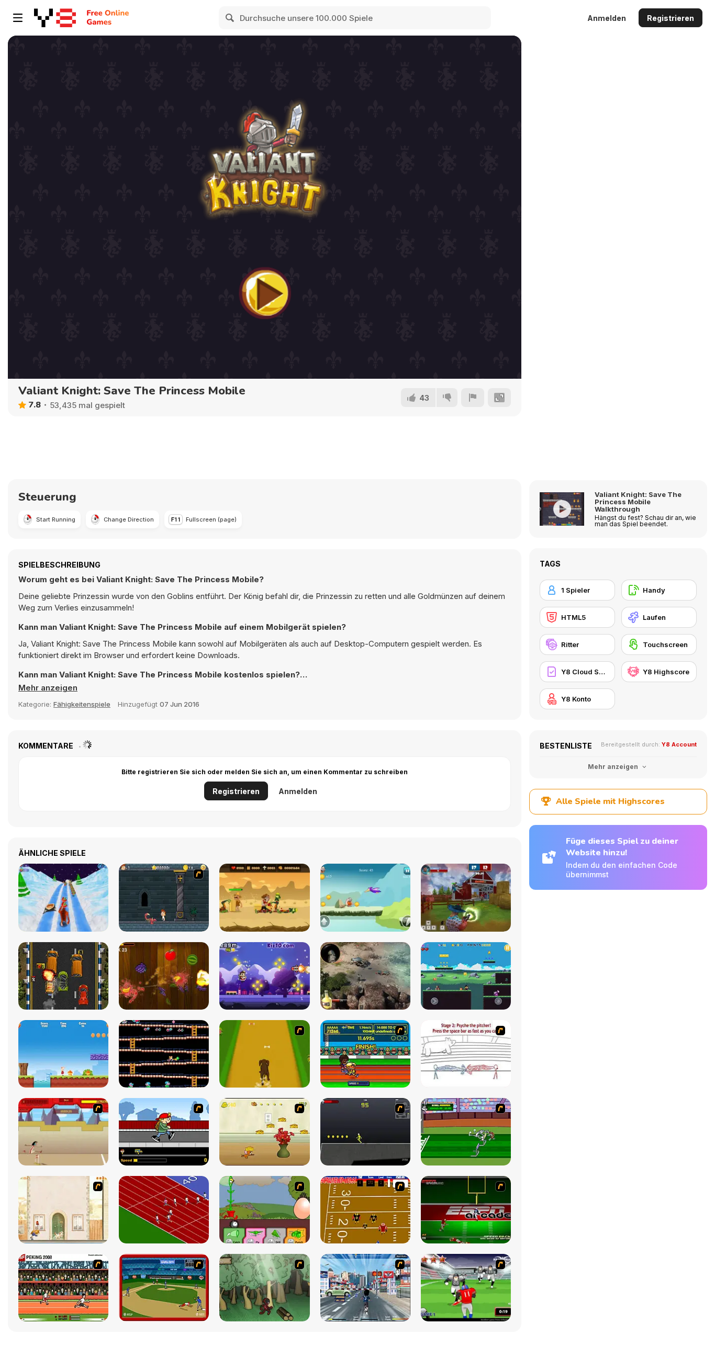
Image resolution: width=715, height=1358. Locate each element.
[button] (47, 688)
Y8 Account (679, 744)
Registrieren (670, 18)
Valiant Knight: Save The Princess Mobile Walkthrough (638, 501)
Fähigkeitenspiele (81, 704)
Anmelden (606, 18)
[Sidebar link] (17, 17)
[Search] (230, 17)
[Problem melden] (472, 397)
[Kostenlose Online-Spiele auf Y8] (54, 17)
